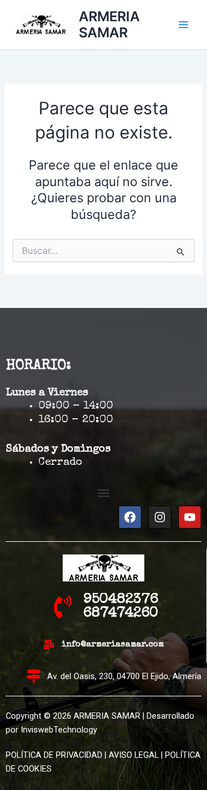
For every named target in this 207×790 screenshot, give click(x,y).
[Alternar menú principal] (183, 25)
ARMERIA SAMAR (109, 24)
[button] (103, 493)
